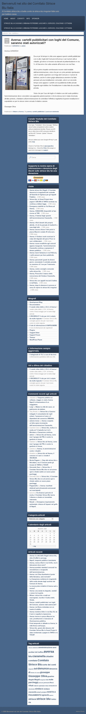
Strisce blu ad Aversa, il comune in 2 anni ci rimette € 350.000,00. (42, 456)
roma (46, 686)
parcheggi (33, 682)
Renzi (52, 682)
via (29, 702)
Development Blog (36, 302)
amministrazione (45, 647)
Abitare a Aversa (18, 111)
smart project (42, 692)
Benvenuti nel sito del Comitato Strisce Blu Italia (23, 711)
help (33, 142)
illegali (37, 680)
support (45, 150)
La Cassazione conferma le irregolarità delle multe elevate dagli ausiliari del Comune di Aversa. (43, 581)
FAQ (44, 148)
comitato (32, 660)
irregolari (42, 679)
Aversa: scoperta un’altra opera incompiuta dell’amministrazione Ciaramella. (41, 423)
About (12, 18)
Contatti (20, 18)
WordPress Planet (36, 340)
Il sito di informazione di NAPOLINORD (43, 325)
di (29, 672)
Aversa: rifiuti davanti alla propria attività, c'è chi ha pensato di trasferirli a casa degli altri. (43, 225)
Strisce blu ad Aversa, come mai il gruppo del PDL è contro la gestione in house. (43, 437)
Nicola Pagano (35, 460)
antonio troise (34, 421)
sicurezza (31, 689)
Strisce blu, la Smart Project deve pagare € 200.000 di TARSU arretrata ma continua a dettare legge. (43, 202)
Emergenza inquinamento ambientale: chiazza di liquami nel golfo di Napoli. (43, 504)
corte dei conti (49, 665)
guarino (50, 676)
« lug (34, 546)
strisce (32, 699)
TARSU (53, 699)
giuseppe (45, 672)
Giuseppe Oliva (37, 676)
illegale (31, 680)
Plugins (32, 330)
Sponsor (35, 18)
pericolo (40, 682)
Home (6, 18)
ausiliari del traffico (35, 652)
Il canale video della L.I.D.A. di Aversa (43, 307)
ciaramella (38, 656)
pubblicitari (40, 111)
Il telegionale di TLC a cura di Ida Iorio (43, 354)
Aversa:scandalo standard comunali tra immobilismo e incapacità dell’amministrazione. (43, 570)
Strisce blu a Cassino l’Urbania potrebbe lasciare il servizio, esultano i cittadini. (38, 28)
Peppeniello (34, 486)
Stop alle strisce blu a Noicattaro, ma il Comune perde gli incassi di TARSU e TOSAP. (43, 462)
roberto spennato (39, 685)
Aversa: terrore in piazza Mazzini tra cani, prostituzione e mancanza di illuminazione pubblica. (42, 619)
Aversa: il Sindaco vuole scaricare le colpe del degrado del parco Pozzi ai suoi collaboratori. (42, 239)
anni (54, 647)
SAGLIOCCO (53, 686)
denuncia (53, 669)
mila (47, 680)
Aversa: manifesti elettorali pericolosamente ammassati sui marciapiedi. (43, 488)
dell (35, 668)
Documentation (35, 304)
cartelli (34, 111)
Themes (32, 337)
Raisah (32, 502)
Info (28, 18)
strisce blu (44, 698)
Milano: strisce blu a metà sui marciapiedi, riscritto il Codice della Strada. (42, 598)
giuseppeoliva (49, 146)
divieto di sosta (35, 672)
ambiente (35, 647)
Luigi (31, 407)
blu (30, 656)
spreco (51, 695)
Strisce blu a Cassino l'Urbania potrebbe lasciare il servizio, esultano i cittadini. (38, 23)
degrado (30, 669)
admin (23, 46)
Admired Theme (80, 711)
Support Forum (35, 335)
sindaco (39, 689)
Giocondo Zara (35, 467)
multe (51, 680)
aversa (29, 111)
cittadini (49, 656)
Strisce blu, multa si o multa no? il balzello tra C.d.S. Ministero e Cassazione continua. (43, 430)
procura (46, 682)
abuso (30, 647)
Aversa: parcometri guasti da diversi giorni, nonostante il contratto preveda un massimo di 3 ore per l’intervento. (43, 262)
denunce (43, 668)
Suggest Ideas (34, 332)
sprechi (45, 695)
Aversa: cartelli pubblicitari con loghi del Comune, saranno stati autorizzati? (45, 41)
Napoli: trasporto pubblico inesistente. (43, 560)
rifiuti (30, 685)
